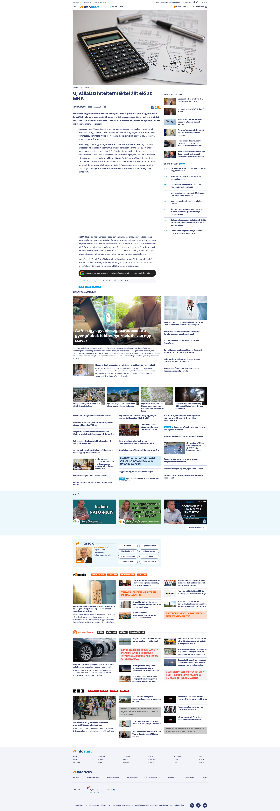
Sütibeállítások (179, 805)
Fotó (200, 756)
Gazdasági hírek (189, 778)
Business (93, 691)
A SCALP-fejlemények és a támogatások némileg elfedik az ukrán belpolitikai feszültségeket (182, 418)
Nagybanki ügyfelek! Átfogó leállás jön (136, 472)
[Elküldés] (159, 107)
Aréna (205, 778)
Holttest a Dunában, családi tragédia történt (183, 437)
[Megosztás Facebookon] (152, 107)
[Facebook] (198, 805)
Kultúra (100, 759)
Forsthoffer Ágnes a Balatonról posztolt (90, 476)
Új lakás (142, 575)
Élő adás (128, 546)
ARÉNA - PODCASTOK (197, 7)
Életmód (126, 762)
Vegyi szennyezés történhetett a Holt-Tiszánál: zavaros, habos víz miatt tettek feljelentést (185, 675)
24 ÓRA (182, 164)
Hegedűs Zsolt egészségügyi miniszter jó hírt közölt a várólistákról (125, 365)
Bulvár (150, 756)
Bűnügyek (151, 759)
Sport (104, 691)
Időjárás (201, 762)
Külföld (75, 759)
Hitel (100, 632)
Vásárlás (111, 632)
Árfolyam (112, 575)
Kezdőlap (83, 281)
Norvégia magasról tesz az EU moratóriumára (139, 450)
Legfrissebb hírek (93, 778)
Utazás (123, 632)
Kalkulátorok (137, 632)
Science (124, 691)
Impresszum (116, 805)
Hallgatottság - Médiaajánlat (99, 805)
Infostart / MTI (79, 107)
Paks (121, 7)
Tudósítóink (127, 756)
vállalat (96, 287)
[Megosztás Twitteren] (156, 107)
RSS (171, 805)
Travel (114, 691)
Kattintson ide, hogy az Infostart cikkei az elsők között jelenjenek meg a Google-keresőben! (119, 273)
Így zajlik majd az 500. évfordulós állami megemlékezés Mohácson (121, 405)
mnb (81, 287)
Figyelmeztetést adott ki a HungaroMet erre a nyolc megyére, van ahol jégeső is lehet (152, 407)
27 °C (205, 2)
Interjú (125, 759)
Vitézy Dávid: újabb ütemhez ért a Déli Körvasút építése (86, 405)
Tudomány (101, 756)
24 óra (106, 7)
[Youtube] (205, 805)
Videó (176, 762)
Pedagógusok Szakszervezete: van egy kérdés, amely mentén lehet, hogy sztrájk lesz (104, 464)
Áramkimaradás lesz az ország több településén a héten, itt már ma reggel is (189, 406)
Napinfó (151, 762)
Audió (176, 759)
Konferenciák (127, 575)
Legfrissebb (177, 756)
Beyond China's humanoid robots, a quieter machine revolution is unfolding (140, 712)
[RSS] (192, 805)
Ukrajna (114, 7)
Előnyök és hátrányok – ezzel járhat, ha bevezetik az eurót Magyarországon (137, 461)
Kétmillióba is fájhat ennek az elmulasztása (92, 416)
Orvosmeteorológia (153, 778)
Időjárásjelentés (132, 778)
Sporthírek (171, 778)
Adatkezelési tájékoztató (131, 805)
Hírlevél (201, 759)
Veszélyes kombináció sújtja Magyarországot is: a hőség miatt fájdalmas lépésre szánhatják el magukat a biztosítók (94, 609)
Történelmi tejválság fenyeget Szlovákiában (183, 469)
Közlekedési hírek (113, 778)
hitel (88, 287)
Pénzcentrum (98, 575)
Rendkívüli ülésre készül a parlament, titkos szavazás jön (149, 427)
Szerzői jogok (163, 805)
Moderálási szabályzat (149, 805)
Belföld (75, 756)
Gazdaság (92, 281)
